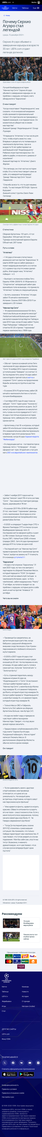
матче (30, 377)
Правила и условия (9, 1089)
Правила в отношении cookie (13, 1093)
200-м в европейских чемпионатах (22, 452)
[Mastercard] (9, 961)
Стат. (4, 1011)
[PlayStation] (17, 956)
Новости (25, 991)
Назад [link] (8, 15)
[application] (21, 69)
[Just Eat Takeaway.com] (33, 961)
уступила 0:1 (19, 557)
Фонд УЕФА (6, 1039)
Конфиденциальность (10, 1085)
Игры (4, 1006)
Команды (25, 986)
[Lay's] (25, 956)
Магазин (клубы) (28, 1006)
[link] (15, 8)
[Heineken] (9, 956)
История (25, 996)
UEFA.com (6, 1034)
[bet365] (25, 961)
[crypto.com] (17, 961)
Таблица (5, 991)
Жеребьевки (6, 1001)
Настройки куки (8, 1097)
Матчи (4, 986)
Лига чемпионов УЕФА (5, 8)
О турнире (26, 1001)
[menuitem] (15, 8)
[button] (36, 8)
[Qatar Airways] (21, 966)
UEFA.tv (5, 996)
